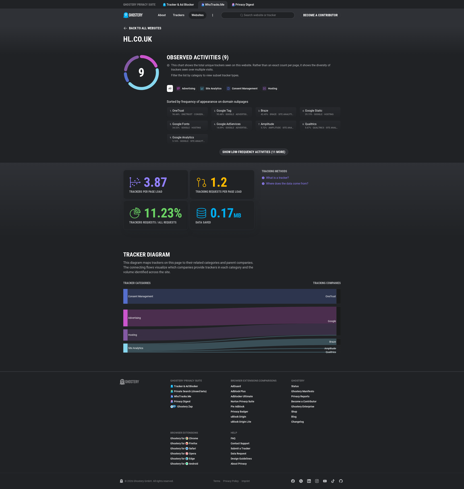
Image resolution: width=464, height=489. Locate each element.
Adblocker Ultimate (242, 396)
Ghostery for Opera (183, 453)
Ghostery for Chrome (184, 438)
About (162, 15)
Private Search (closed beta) (190, 391)
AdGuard (236, 386)
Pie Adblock (237, 406)
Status (295, 386)
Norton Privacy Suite (242, 401)
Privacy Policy (231, 481)
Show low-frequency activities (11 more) (253, 152)
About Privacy (239, 463)
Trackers (178, 15)
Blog (294, 416)
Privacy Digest (244, 4)
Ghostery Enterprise (302, 406)
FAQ (233, 438)
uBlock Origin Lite (241, 421)
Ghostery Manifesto (302, 391)
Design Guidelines (241, 458)
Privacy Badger (239, 411)
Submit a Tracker (240, 448)
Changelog (297, 421)
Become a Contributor (320, 15)
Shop (294, 411)
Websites (198, 15)
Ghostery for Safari (183, 448)
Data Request (238, 453)
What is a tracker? (277, 177)
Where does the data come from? (287, 183)
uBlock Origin (238, 416)
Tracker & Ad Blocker (180, 4)
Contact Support (240, 443)
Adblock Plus (238, 391)
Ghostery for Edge (182, 458)
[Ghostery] (133, 15)
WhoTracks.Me (214, 4)
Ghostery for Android (184, 463)
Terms (216, 481)
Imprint (246, 481)
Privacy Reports (300, 396)
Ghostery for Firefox (183, 443)
